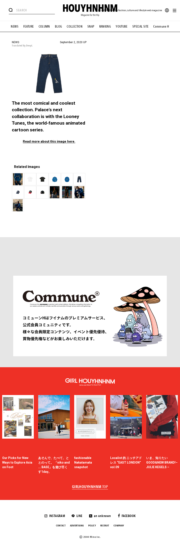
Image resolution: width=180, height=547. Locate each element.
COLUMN (44, 26)
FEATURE (28, 26)
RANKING (105, 26)
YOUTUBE (122, 26)
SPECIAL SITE (140, 26)
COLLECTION (75, 26)
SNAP (90, 26)
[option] (18, 434)
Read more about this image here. (49, 141)
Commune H (161, 26)
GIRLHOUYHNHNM (90, 487)
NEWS (14, 26)
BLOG (58, 26)
